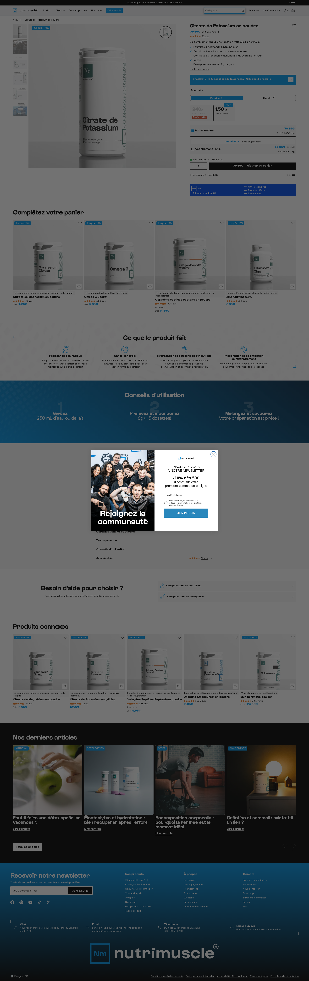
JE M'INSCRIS (186, 513)
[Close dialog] (213, 454)
